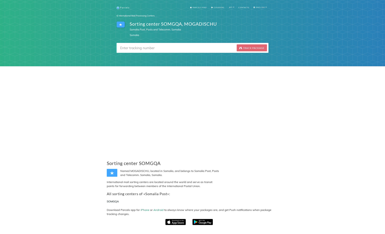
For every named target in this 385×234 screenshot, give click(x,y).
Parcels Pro (199, 7)
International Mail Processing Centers (136, 15)
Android (158, 210)
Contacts (243, 7)
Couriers (218, 7)
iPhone (145, 210)
